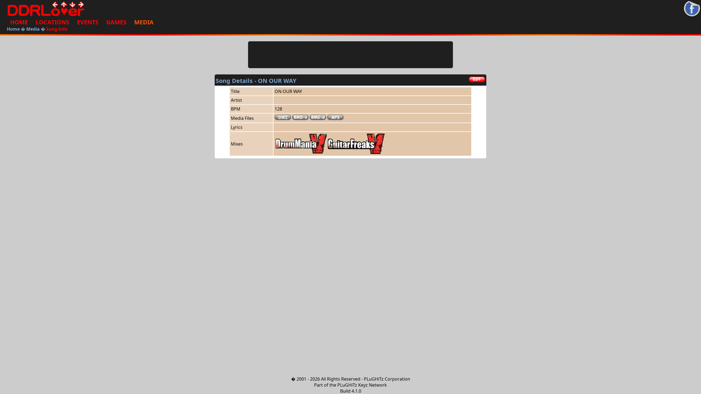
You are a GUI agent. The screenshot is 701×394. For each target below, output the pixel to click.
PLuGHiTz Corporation (387, 379)
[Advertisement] (350, 54)
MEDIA (144, 22)
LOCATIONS (52, 22)
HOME (19, 22)
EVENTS (88, 22)
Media (33, 29)
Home (13, 29)
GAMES (116, 22)
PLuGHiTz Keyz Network (362, 385)
